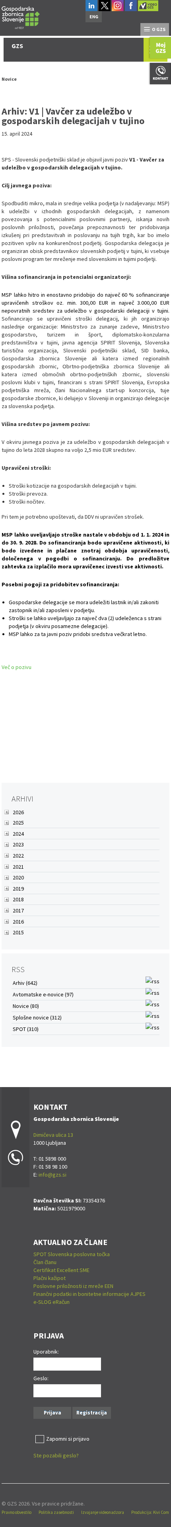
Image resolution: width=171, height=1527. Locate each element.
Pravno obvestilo (16, 1512)
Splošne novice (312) (37, 1017)
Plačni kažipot (49, 1278)
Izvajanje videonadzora (102, 1512)
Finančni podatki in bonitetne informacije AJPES (89, 1293)
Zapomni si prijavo (67, 1438)
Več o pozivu (16, 667)
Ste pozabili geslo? (56, 1455)
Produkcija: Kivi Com (150, 1512)
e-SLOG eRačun (51, 1301)
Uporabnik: (46, 1351)
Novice (9, 79)
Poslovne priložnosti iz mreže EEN (73, 1286)
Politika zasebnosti (56, 1512)
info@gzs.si (52, 1174)
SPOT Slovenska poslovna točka (71, 1254)
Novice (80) (26, 1006)
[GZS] (21, 16)
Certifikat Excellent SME (61, 1270)
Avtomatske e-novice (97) (43, 994)
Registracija (91, 1412)
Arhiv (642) (25, 982)
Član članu (44, 1262)
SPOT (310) (26, 1029)
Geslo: (41, 1378)
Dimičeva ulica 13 (53, 1134)
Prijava (52, 1412)
